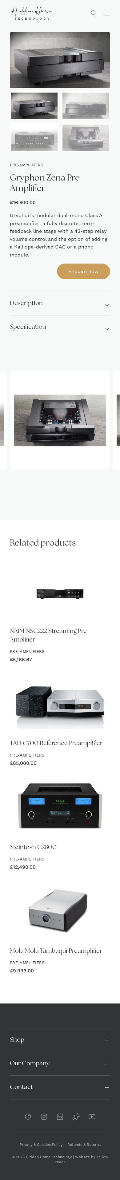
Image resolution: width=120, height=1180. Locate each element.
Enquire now (83, 271)
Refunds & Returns (84, 1144)
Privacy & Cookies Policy (41, 1144)
